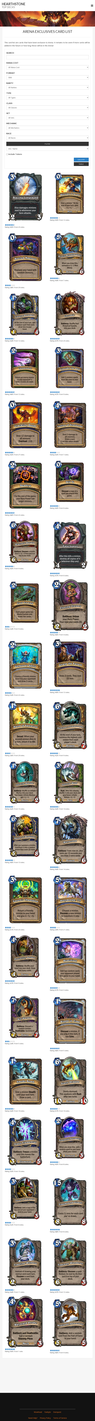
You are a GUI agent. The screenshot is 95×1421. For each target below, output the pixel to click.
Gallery (81, 160)
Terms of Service (60, 1418)
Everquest (57, 1412)
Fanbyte (47, 1412)
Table (81, 164)
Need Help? (32, 1418)
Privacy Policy (45, 1418)
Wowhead (38, 1412)
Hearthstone (13, 5)
